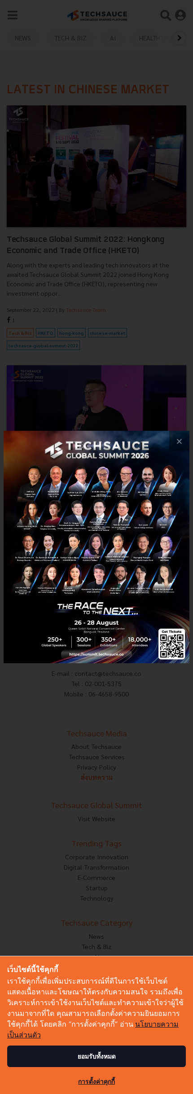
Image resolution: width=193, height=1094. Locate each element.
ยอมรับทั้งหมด (97, 1056)
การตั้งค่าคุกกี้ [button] (96, 1081)
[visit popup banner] (96, 547)
